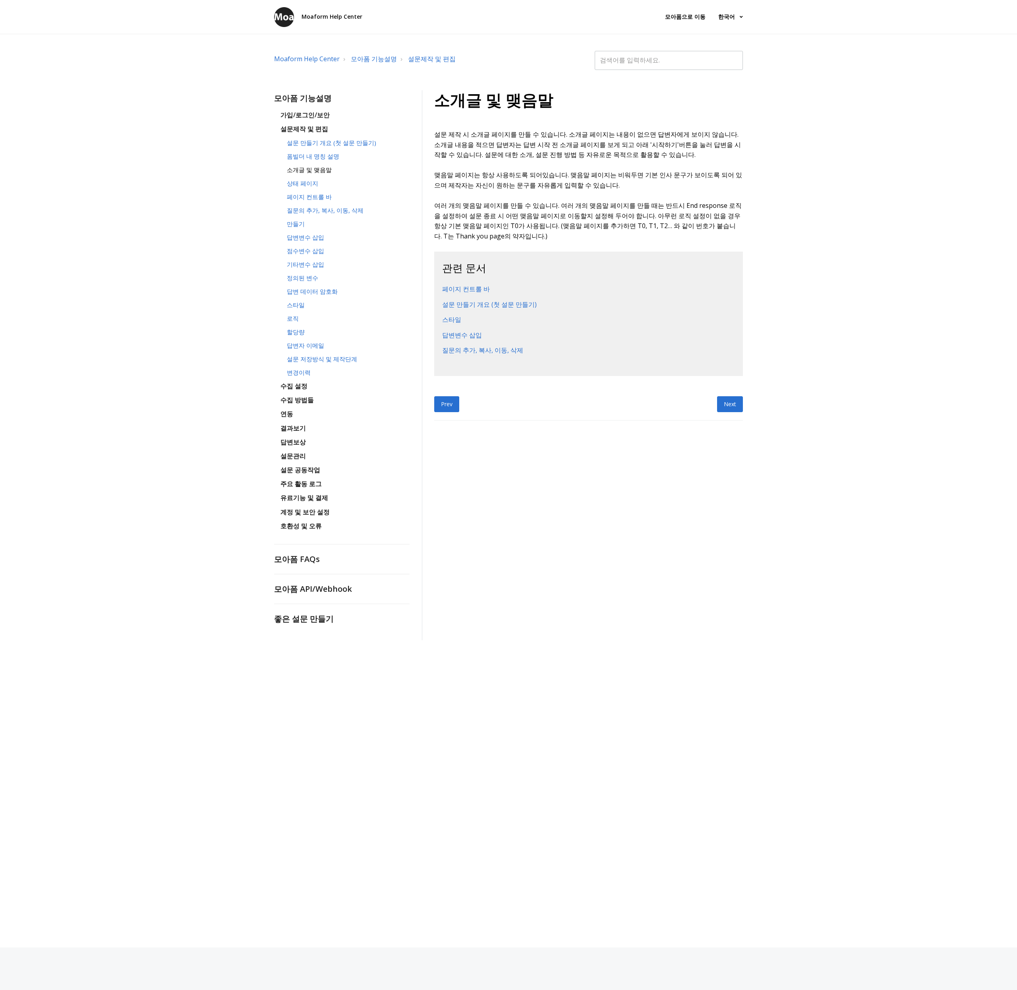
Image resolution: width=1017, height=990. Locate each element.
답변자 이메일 (305, 345)
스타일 (296, 305)
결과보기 (293, 428)
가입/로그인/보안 (305, 114)
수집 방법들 (297, 399)
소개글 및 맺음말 (309, 170)
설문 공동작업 (300, 469)
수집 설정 (293, 386)
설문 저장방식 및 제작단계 (322, 359)
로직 (293, 318)
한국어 (727, 16)
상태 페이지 (302, 183)
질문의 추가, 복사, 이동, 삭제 (325, 210)
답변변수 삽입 (305, 237)
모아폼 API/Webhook (313, 588)
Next (730, 404)
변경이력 (299, 372)
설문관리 (293, 455)
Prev (446, 404)
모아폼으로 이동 (685, 16)
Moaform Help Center (307, 58)
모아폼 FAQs (297, 559)
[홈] (284, 17)
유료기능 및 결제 (304, 497)
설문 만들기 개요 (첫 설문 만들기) (331, 143)
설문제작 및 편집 (432, 58)
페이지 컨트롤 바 (309, 197)
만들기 (296, 224)
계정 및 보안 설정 (305, 512)
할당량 (296, 332)
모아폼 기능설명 (374, 58)
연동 (286, 413)
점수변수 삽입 (305, 251)
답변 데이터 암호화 (312, 291)
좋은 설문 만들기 (304, 618)
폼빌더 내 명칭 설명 (313, 156)
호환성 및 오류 (301, 525)
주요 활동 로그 (301, 483)
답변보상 (293, 442)
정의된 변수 (302, 278)
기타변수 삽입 (305, 264)
